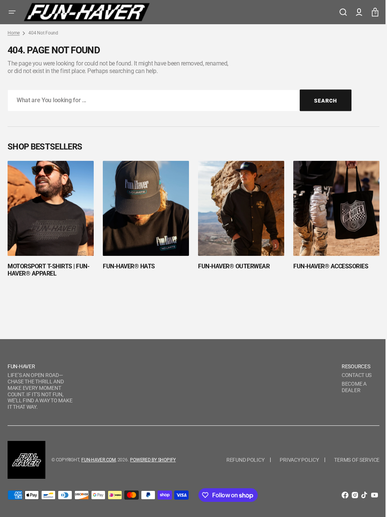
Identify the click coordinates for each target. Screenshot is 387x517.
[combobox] (179, 100)
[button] (12, 12)
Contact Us (351, 375)
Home (14, 33)
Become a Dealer (348, 387)
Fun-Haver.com (98, 459)
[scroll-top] (365, 500)
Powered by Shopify (153, 459)
